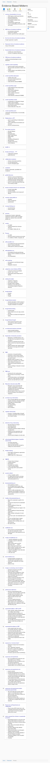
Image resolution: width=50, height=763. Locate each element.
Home (4, 1)
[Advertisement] (37, 44)
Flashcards (9, 1)
